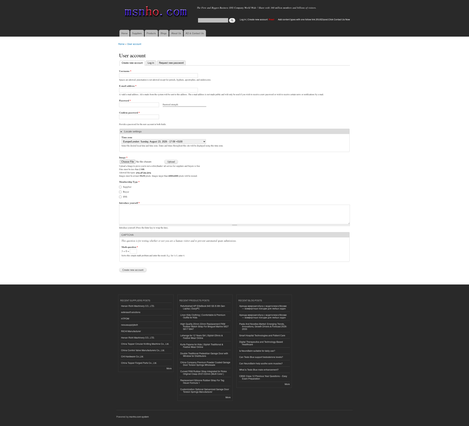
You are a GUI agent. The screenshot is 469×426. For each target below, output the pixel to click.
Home (124, 33)
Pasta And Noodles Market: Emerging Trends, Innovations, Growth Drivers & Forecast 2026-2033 (263, 326)
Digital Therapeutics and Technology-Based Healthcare (261, 343)
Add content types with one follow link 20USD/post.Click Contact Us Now (314, 19)
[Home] (155, 12)
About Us (176, 33)
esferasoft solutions (130, 312)
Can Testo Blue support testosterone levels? (261, 356)
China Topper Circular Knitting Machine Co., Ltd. (145, 343)
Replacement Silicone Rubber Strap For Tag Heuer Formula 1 (202, 381)
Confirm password (129, 112)
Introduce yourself (129, 202)
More (169, 368)
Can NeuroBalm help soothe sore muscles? (261, 363)
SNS (125, 196)
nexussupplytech (129, 324)
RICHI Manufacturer (131, 331)
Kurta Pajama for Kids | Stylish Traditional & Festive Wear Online (201, 345)
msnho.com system (139, 416)
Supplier (127, 186)
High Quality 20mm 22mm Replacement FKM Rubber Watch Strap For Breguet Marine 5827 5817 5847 (204, 326)
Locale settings (133, 131)
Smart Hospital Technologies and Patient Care (262, 335)
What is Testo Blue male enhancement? (259, 369)
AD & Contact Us (195, 33)
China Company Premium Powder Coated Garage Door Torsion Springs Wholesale (205, 363)
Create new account (258, 19)
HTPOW (125, 318)
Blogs (164, 33)
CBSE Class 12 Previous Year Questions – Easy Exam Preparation (263, 377)
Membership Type (129, 181)
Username (125, 71)
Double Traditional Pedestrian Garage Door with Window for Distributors (204, 354)
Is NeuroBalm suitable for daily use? (257, 350)
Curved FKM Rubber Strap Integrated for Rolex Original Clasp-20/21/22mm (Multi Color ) (203, 372)
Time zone (126, 137)
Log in (243, 19)
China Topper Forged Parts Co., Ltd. (139, 362)
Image (123, 157)
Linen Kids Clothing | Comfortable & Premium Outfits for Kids (202, 316)
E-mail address (127, 86)
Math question (129, 247)
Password (125, 100)
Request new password (171, 62)
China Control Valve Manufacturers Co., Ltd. (143, 350)
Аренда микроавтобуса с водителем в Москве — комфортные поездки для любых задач (263, 307)
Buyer (126, 191)
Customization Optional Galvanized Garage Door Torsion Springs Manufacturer (204, 390)
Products (151, 33)
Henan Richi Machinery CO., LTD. (138, 305)
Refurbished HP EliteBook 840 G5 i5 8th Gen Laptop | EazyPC (202, 307)
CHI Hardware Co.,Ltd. (132, 356)
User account (134, 44)
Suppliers (137, 33)
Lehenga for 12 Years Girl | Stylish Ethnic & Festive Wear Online (201, 336)
